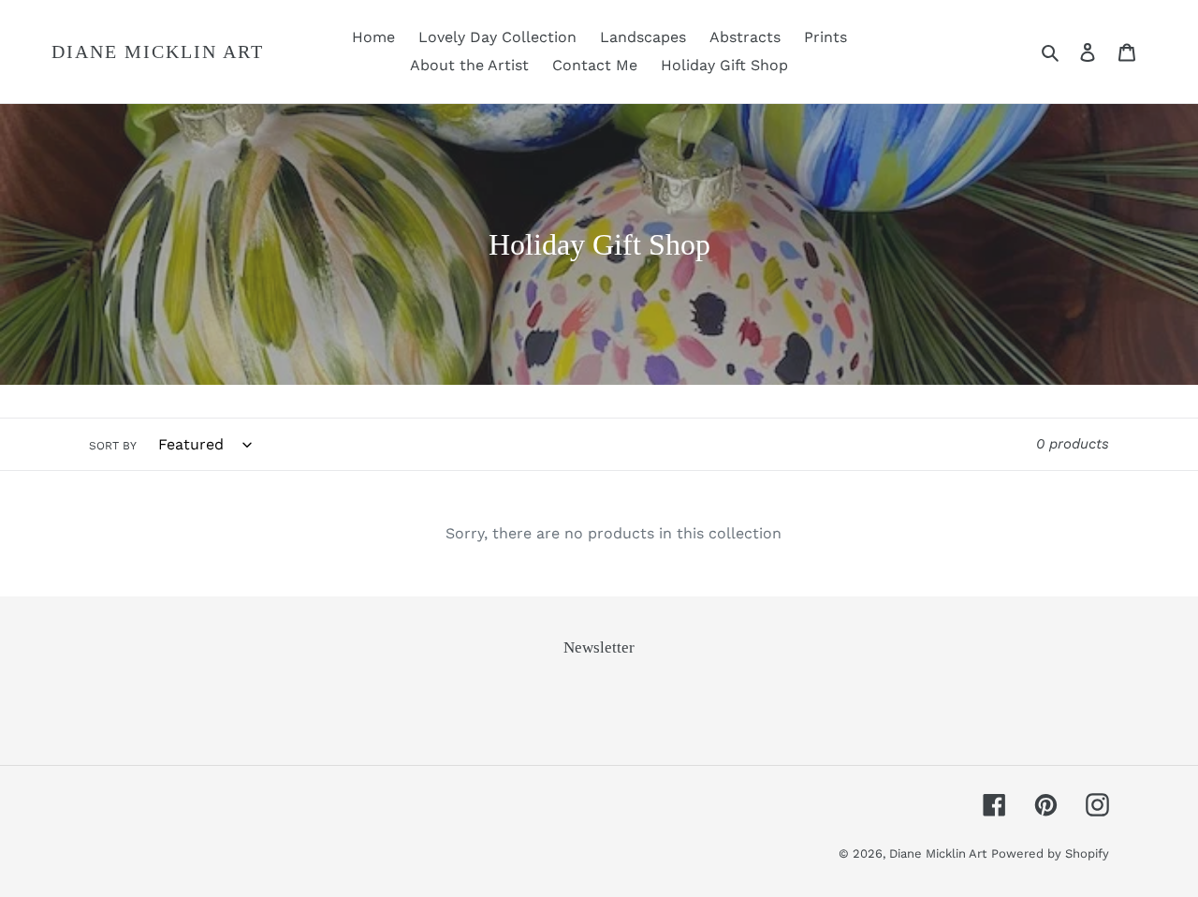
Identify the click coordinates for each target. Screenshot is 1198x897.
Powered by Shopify (1050, 853)
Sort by (113, 445)
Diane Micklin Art (157, 51)
